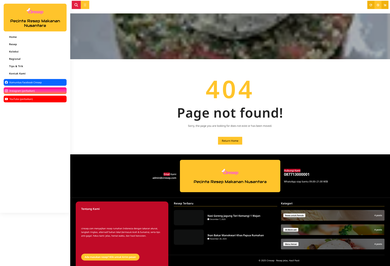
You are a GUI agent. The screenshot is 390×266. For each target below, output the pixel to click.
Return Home (230, 140)
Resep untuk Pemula (294, 215)
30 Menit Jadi (291, 229)
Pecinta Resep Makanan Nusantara (35, 23)
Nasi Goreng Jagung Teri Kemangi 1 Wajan (233, 215)
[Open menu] (85, 5)
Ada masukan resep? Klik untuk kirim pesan (110, 257)
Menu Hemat (291, 244)
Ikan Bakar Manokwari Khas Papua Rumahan (235, 235)
